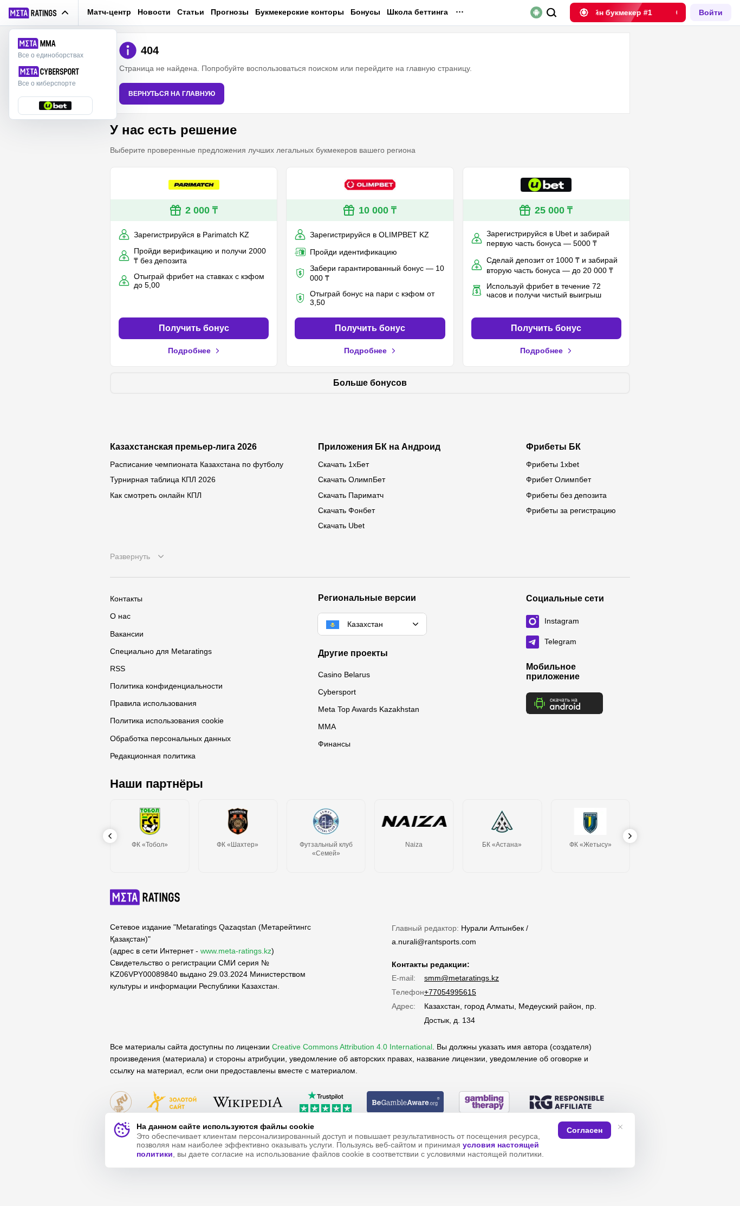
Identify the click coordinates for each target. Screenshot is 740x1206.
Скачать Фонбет (346, 510)
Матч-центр (109, 12)
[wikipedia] (247, 1102)
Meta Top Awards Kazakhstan (368, 709)
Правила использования (153, 703)
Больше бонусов (370, 382)
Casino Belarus (344, 674)
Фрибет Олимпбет (558, 479)
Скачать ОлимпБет (351, 479)
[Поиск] (552, 13)
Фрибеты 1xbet (552, 464)
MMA (327, 726)
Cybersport (337, 692)
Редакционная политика (153, 755)
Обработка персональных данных (170, 738)
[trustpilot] (326, 1102)
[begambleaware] (405, 1102)
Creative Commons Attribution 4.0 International (352, 1046)
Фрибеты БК (553, 447)
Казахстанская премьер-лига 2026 (183, 447)
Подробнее (189, 350)
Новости (154, 12)
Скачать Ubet (341, 525)
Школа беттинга (417, 12)
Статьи (190, 12)
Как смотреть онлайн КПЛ (156, 495)
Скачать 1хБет (343, 464)
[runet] (121, 1102)
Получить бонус (194, 328)
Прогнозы (230, 12)
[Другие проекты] (39, 13)
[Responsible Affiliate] (566, 1103)
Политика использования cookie (167, 720)
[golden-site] (172, 1102)
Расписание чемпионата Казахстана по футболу (196, 464)
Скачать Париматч (351, 495)
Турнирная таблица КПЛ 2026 (163, 479)
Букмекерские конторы (299, 12)
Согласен (584, 1130)
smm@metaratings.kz (461, 978)
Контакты (126, 598)
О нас (120, 616)
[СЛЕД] (630, 836)
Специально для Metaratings (161, 651)
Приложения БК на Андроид (379, 447)
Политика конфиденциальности (166, 686)
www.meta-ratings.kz (235, 950)
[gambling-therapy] (484, 1102)
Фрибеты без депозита (566, 495)
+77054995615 (450, 992)
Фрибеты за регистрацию (571, 510)
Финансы (334, 744)
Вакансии (127, 634)
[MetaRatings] (145, 897)
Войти (711, 12)
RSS (117, 668)
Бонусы (365, 12)
